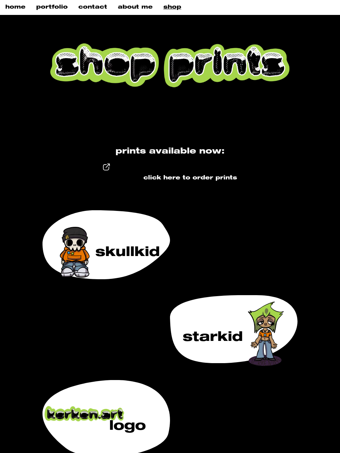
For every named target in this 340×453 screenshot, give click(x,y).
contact (92, 7)
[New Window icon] (106, 178)
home (15, 7)
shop (172, 7)
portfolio (52, 7)
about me (135, 7)
